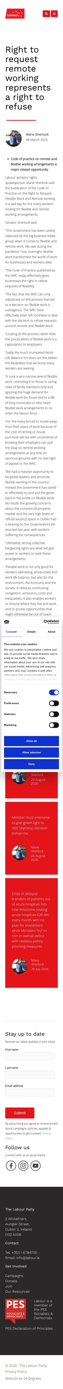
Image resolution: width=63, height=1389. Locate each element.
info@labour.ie (28, 1258)
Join (8, 1286)
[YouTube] (35, 1167)
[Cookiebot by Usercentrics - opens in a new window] (44, 622)
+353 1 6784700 (24, 1252)
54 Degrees (32, 1378)
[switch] (54, 703)
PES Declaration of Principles (29, 1328)
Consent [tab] (11, 631)
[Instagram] (23, 1167)
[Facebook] (11, 1167)
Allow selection (31, 752)
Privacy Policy (16, 1371)
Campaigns (14, 1276)
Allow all (31, 740)
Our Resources (17, 1291)
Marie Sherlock (37, 134)
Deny (31, 763)
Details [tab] (31, 631)
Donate (11, 1281)
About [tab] (51, 631)
